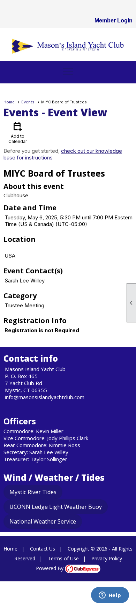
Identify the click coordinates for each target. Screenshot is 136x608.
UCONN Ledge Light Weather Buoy (55, 507)
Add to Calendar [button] (17, 132)
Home (9, 102)
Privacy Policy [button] (106, 558)
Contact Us (42, 548)
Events (28, 102)
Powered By (50, 568)
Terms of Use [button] (63, 558)
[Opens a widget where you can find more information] (110, 595)
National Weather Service (42, 521)
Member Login (114, 20)
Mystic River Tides (32, 492)
